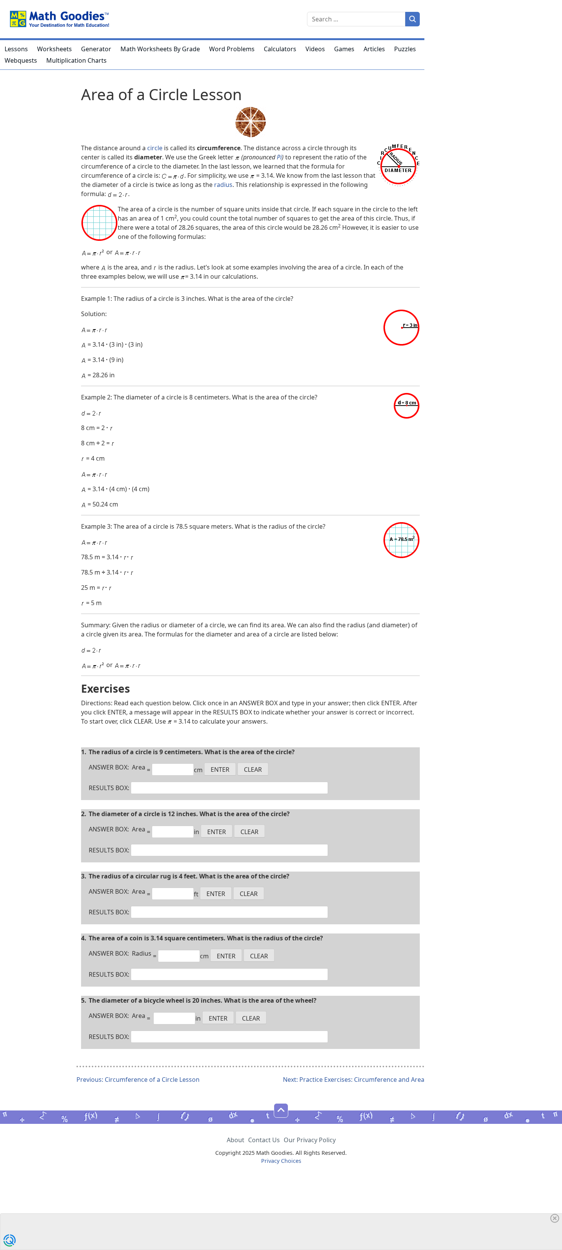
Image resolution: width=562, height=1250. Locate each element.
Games (344, 49)
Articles (374, 49)
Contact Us (264, 1140)
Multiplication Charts (76, 60)
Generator (96, 49)
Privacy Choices (281, 1160)
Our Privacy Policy (310, 1140)
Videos (315, 49)
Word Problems (232, 49)
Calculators (280, 49)
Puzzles (405, 49)
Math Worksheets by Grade (160, 49)
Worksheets (54, 49)
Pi (279, 157)
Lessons (16, 49)
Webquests (21, 60)
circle (154, 148)
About (235, 1140)
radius (223, 184)
